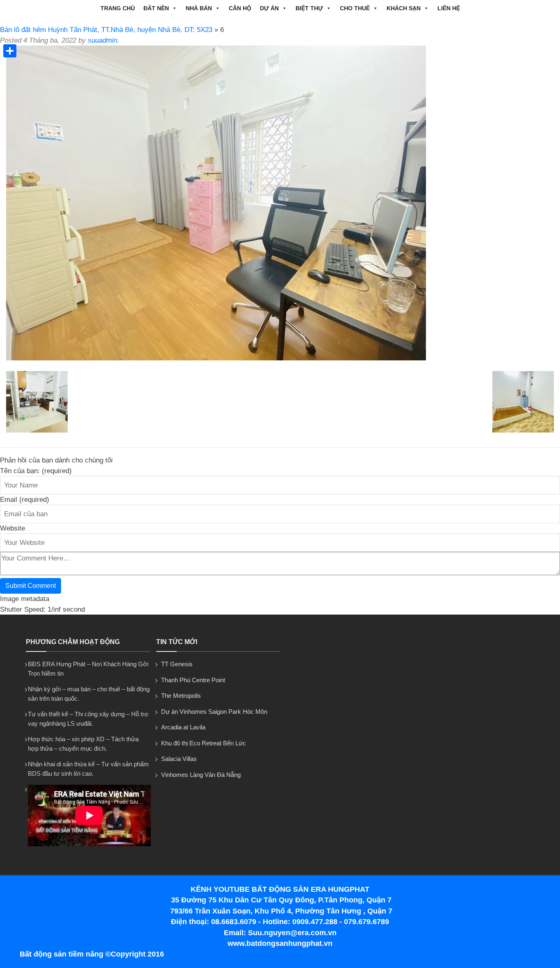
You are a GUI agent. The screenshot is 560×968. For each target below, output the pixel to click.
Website (12, 528)
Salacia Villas (179, 758)
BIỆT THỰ (309, 8)
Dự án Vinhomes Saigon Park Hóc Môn (214, 711)
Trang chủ (117, 8)
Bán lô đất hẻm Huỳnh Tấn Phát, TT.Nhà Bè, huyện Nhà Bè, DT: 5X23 (106, 30)
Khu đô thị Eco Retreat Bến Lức (203, 743)
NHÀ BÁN (199, 8)
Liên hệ (448, 8)
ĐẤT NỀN (156, 8)
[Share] (10, 51)
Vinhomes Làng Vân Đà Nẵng (201, 774)
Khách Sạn (404, 8)
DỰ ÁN (269, 8)
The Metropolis (181, 695)
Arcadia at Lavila (183, 727)
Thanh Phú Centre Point (193, 679)
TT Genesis (177, 664)
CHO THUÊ (355, 8)
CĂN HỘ (240, 8)
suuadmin (102, 40)
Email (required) (24, 499)
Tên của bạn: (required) (36, 471)
